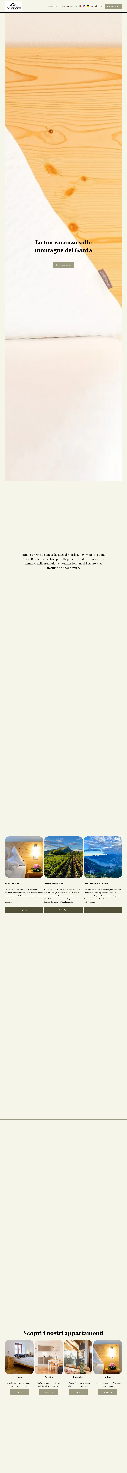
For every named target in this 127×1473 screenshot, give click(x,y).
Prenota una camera (113, 6)
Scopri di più (24, 910)
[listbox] (97, 6)
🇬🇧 (84, 6)
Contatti (73, 6)
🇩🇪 (88, 6)
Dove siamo (64, 6)
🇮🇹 (80, 6)
